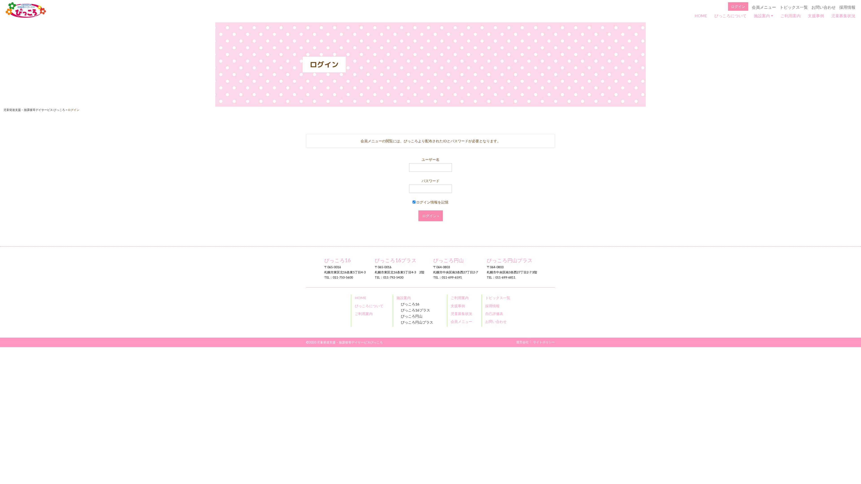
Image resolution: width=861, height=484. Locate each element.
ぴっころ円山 (448, 260)
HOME (701, 15)
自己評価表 (494, 313)
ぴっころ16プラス (396, 260)
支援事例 (816, 15)
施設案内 (762, 15)
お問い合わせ (823, 7)
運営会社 (522, 342)
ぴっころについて (730, 15)
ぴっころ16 (337, 260)
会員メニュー (764, 7)
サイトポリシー (544, 342)
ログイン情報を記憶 (431, 202)
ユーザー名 (430, 159)
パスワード (430, 181)
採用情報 (847, 7)
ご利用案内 (791, 15)
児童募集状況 (843, 15)
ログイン (738, 6)
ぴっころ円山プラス (510, 260)
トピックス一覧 (794, 7)
